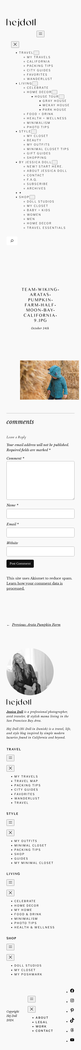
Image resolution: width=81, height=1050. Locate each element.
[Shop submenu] (32, 197)
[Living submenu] (35, 83)
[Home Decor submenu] (54, 92)
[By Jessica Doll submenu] (54, 162)
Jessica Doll (14, 712)
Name (12, 505)
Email (12, 524)
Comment (15, 458)
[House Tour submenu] (61, 97)
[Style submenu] (34, 131)
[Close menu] (15, 44)
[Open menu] (40, 34)
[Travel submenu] (36, 53)
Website (12, 543)
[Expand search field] (11, 240)
